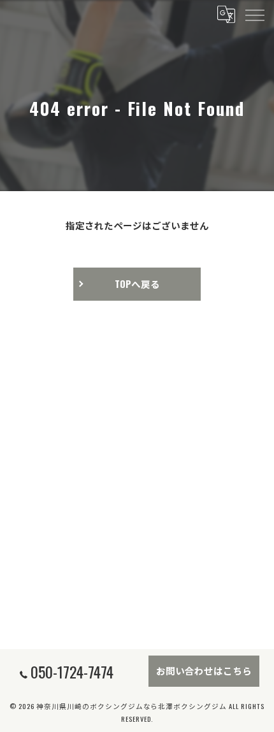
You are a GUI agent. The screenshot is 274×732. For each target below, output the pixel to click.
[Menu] (254, 14)
